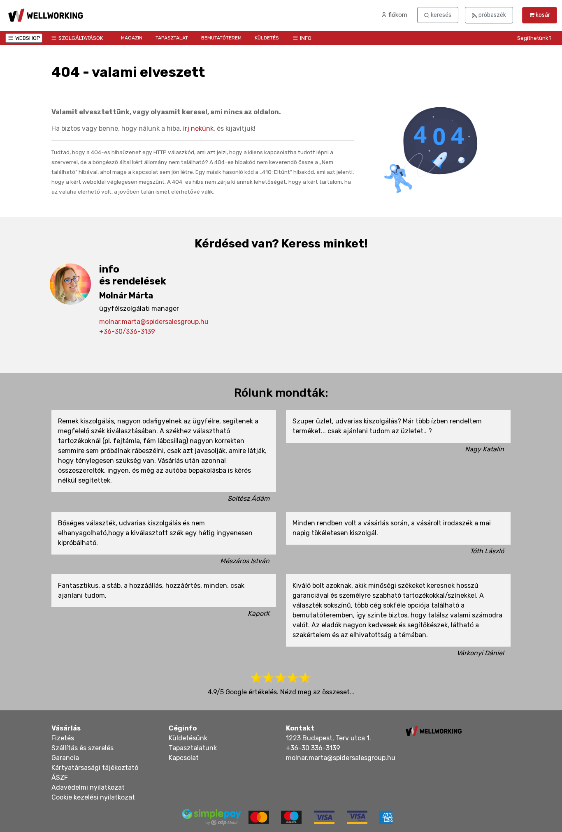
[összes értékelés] (281, 678)
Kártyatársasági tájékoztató (94, 768)
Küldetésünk (188, 738)
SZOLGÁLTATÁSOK (80, 38)
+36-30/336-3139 (127, 331)
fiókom (397, 14)
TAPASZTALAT (172, 38)
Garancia (65, 758)
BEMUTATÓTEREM (221, 38)
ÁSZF (59, 777)
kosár (542, 15)
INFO (306, 38)
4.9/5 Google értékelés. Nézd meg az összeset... (281, 692)
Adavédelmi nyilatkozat (88, 787)
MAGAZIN (131, 38)
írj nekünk (198, 128)
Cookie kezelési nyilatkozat (93, 797)
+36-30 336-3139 (313, 748)
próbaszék (491, 15)
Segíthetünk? (534, 38)
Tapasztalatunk (193, 748)
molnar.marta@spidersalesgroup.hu (154, 322)
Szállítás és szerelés (82, 748)
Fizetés (62, 738)
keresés (440, 15)
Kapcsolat (184, 758)
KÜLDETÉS (267, 38)
